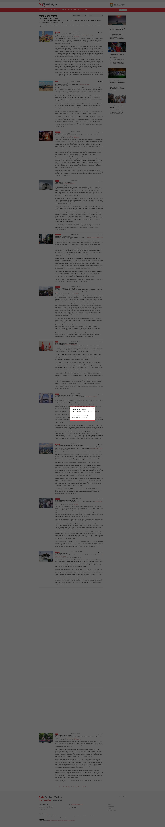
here (78, 415)
